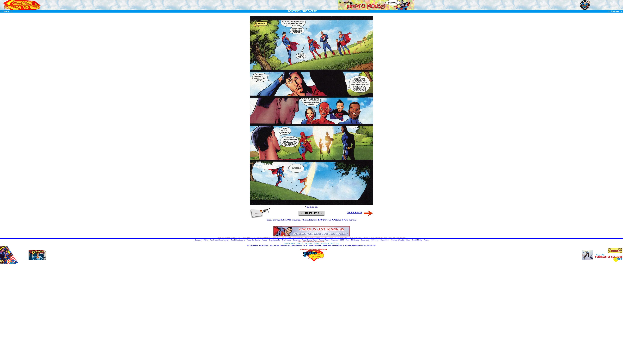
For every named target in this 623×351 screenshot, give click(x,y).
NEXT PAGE (354, 212)
